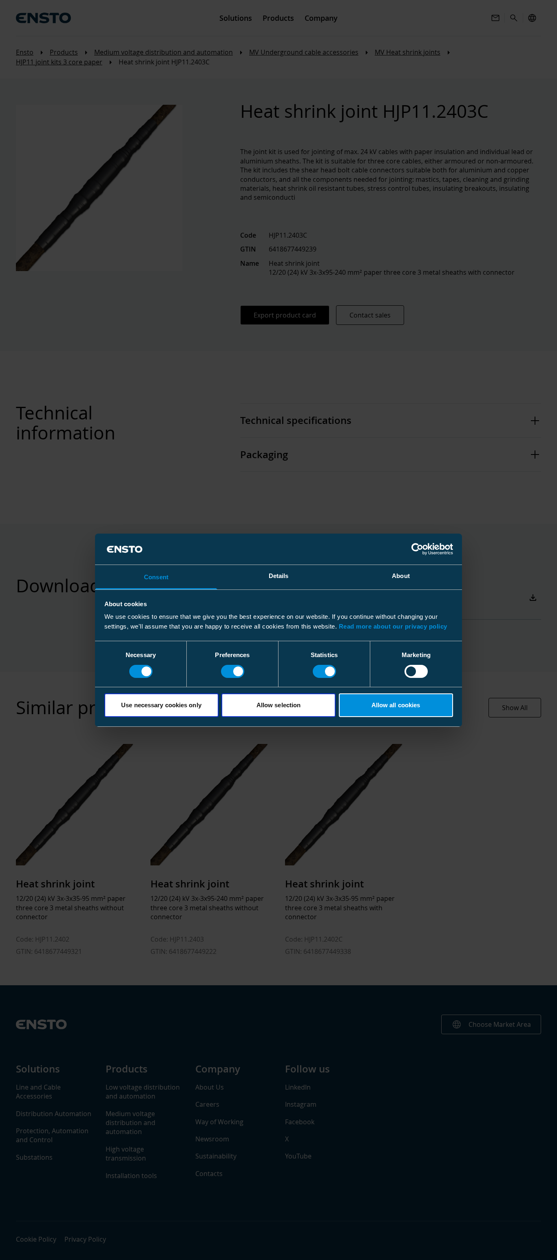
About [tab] (401, 575)
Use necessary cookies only (161, 705)
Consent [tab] (156, 577)
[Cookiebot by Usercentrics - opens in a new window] (417, 549)
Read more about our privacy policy (393, 626)
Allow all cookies (395, 705)
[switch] (232, 671)
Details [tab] (279, 575)
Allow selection (278, 705)
